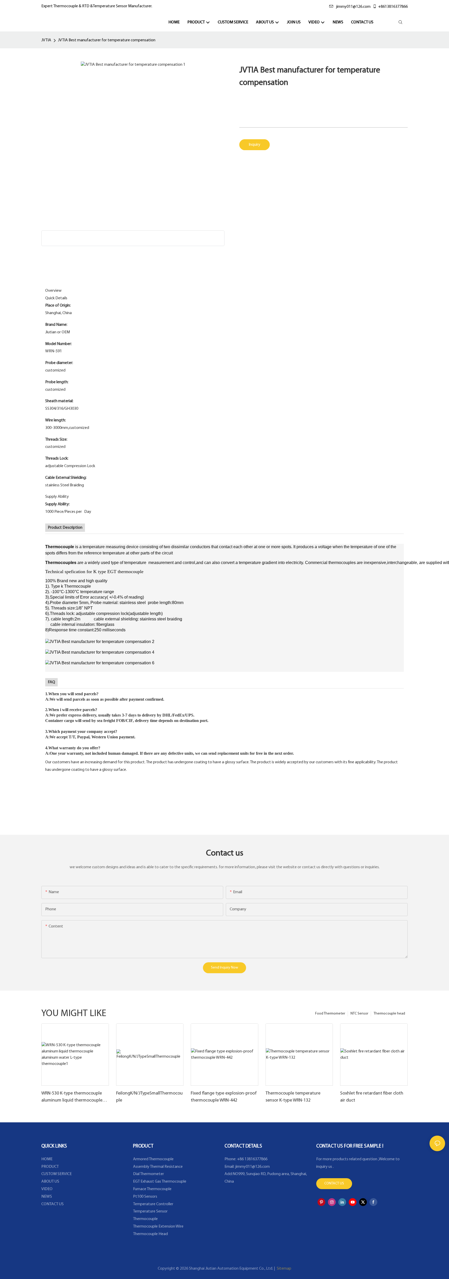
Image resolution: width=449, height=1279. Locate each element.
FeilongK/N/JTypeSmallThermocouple (149, 1097)
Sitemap (283, 1269)
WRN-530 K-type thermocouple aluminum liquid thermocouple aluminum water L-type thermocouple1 (71, 1097)
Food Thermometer (330, 1014)
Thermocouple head (389, 1014)
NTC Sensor (359, 1014)
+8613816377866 (393, 7)
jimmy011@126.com (353, 7)
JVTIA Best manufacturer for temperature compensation (106, 40)
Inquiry (254, 145)
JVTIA (46, 40)
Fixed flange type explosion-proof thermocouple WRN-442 (224, 1097)
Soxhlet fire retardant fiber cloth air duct (371, 1097)
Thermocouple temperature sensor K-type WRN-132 (293, 1097)
